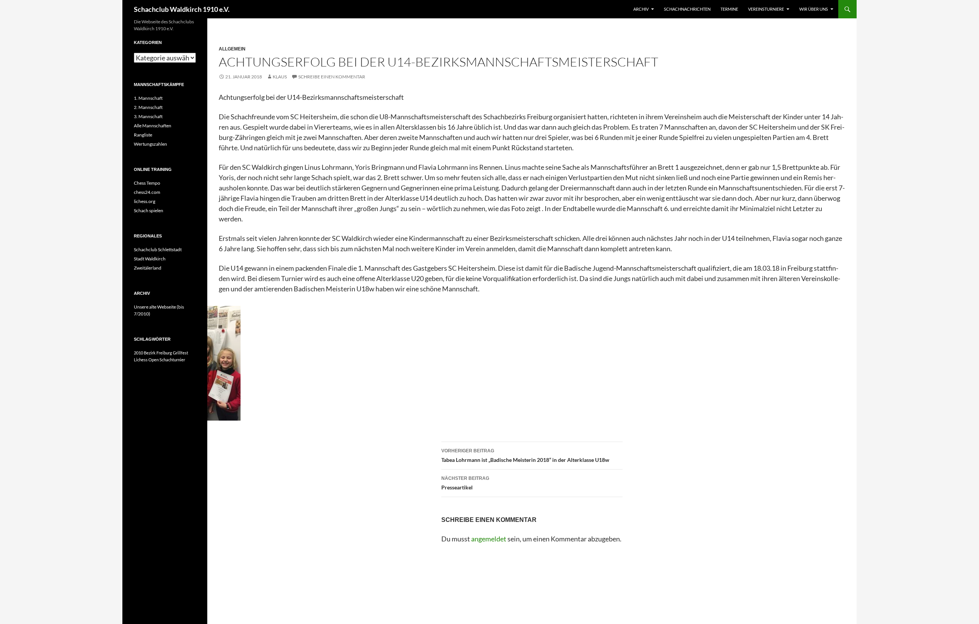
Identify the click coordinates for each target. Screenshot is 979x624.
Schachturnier (172, 359)
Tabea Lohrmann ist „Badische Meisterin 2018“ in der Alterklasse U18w (525, 455)
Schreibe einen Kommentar (331, 77)
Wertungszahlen (150, 144)
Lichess (141, 359)
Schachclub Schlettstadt (158, 249)
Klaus (280, 77)
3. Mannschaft (148, 116)
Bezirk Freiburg (158, 352)
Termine (729, 8)
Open (153, 359)
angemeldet (488, 539)
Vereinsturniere (766, 8)
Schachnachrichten (687, 8)
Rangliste (143, 135)
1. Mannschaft (148, 98)
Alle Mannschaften (152, 125)
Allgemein (232, 49)
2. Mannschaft (148, 107)
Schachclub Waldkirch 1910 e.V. (181, 9)
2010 (138, 352)
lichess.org (144, 201)
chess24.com (147, 192)
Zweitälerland (147, 268)
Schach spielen (148, 210)
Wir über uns (813, 8)
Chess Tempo (147, 183)
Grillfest (180, 352)
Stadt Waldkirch (150, 259)
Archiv (641, 8)
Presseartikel (465, 483)
